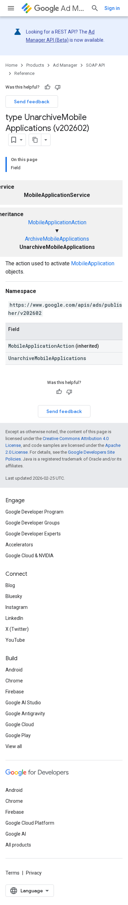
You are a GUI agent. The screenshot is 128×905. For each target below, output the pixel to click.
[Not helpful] (58, 87)
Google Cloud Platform (29, 823)
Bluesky (13, 596)
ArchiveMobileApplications (57, 239)
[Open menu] (11, 8)
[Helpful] (47, 87)
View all (13, 746)
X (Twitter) (17, 629)
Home (11, 65)
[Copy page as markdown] (35, 140)
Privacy (34, 873)
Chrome (14, 680)
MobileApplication (92, 263)
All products (18, 845)
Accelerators (19, 544)
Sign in (112, 8)
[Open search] (95, 8)
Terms (12, 873)
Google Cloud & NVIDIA (29, 555)
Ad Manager (73, 8)
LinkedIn (14, 618)
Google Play (18, 735)
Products (35, 65)
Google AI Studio (23, 702)
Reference (24, 73)
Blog (10, 585)
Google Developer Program (34, 512)
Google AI (15, 834)
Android (14, 670)
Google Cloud (19, 724)
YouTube (15, 640)
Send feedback (31, 101)
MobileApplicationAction (57, 222)
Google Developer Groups (32, 522)
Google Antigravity (25, 713)
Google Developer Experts (33, 533)
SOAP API (95, 65)
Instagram (16, 607)
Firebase (14, 691)
